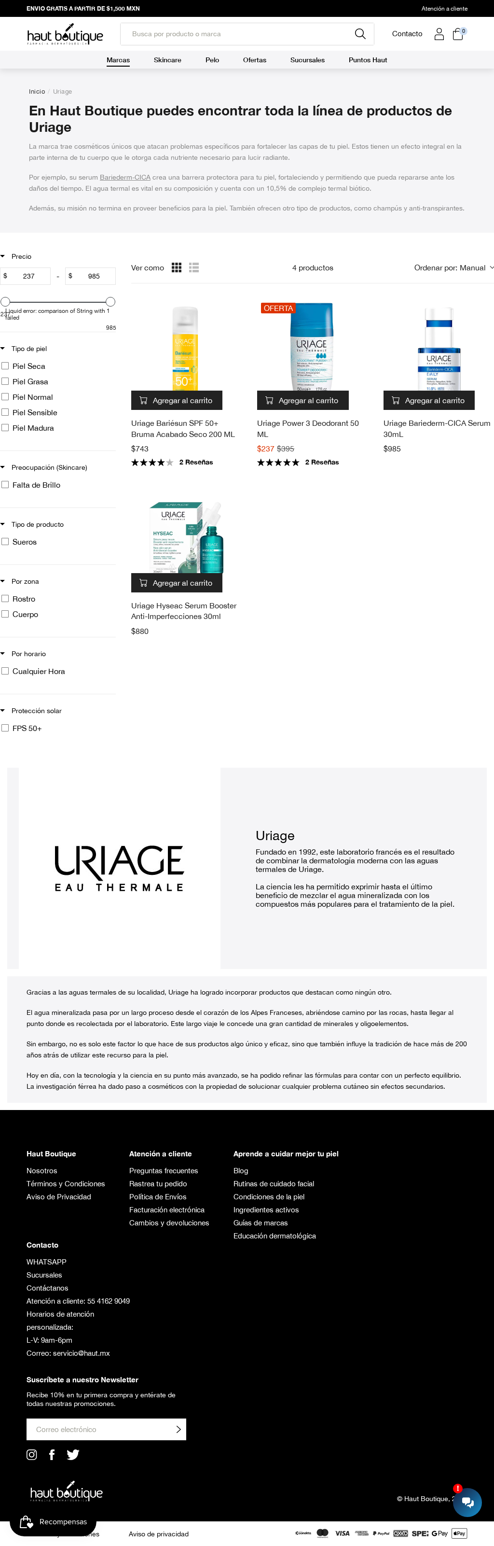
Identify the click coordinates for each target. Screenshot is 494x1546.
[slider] (5, 302)
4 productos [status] (312, 267)
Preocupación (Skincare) (48, 467)
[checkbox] (56, 366)
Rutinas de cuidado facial (273, 1184)
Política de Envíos (158, 1197)
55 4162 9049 (108, 1301)
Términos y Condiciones (66, 1184)
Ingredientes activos (266, 1210)
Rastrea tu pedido (158, 1184)
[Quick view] (232, 400)
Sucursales (44, 1275)
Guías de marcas (260, 1223)
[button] (454, 267)
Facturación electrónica (167, 1210)
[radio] (176, 267)
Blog (240, 1171)
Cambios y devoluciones (169, 1223)
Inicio (37, 91)
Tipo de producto (37, 524)
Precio (20, 256)
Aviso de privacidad (159, 1534)
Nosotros (42, 1171)
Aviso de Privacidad (59, 1197)
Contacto (407, 33)
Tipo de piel (28, 348)
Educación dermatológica (274, 1236)
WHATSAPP (47, 1262)
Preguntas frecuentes (163, 1171)
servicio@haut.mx (81, 1353)
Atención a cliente (444, 8)
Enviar (178, 1429)
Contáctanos (48, 1288)
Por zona (24, 581)
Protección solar (36, 711)
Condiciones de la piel (268, 1197)
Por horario (28, 654)
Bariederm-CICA (125, 177)
